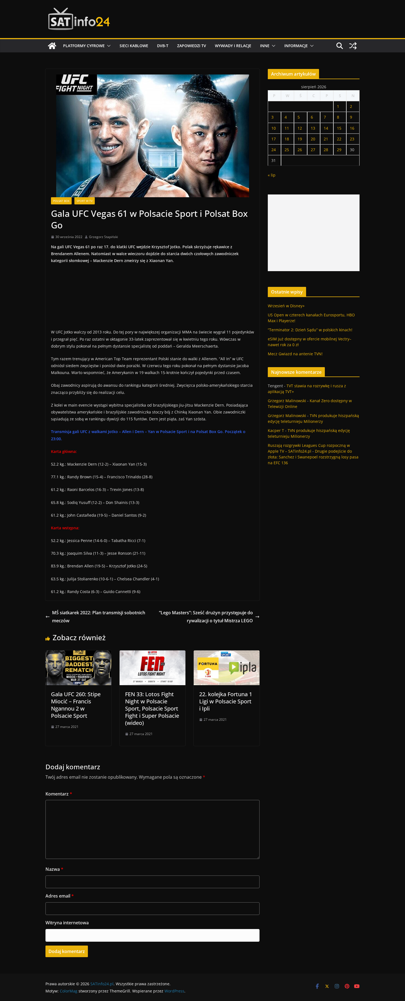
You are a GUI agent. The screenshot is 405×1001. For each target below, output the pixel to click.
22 (339, 139)
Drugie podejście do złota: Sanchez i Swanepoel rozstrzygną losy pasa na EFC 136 (313, 457)
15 (339, 128)
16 (352, 128)
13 (313, 128)
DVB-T (162, 45)
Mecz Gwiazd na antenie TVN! (295, 353)
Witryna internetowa (67, 923)
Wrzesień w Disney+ (286, 305)
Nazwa (54, 869)
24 (273, 149)
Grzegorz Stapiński (103, 236)
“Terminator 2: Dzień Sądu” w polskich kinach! (310, 329)
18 (287, 139)
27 (313, 149)
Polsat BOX (61, 201)
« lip (272, 175)
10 (273, 128)
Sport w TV (85, 201)
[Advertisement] (314, 232)
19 (300, 139)
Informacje (296, 45)
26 (300, 149)
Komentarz (58, 794)
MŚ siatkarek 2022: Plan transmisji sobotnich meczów (98, 617)
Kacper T (276, 430)
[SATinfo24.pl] (52, 45)
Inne (264, 45)
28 (326, 149)
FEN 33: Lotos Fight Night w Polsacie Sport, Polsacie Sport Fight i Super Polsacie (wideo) (152, 708)
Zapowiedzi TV (191, 45)
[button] (108, 46)
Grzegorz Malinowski (287, 400)
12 (300, 128)
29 (339, 149)
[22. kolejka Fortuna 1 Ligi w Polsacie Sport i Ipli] (227, 654)
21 (326, 139)
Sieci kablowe (134, 45)
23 (352, 139)
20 (313, 139)
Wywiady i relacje (233, 45)
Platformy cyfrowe (84, 45)
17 (273, 139)
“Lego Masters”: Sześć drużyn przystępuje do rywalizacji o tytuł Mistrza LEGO (206, 617)
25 (287, 149)
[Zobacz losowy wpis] (353, 45)
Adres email (59, 896)
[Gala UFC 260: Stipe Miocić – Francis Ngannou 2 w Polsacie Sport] (78, 654)
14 (326, 128)
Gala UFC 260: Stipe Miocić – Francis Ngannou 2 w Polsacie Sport (76, 704)
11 (287, 128)
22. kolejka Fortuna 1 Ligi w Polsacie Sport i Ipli (225, 701)
